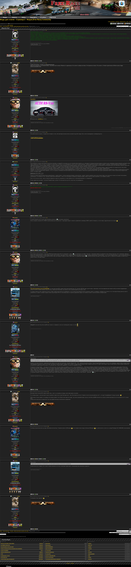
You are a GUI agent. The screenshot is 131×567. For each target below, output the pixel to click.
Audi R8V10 (33, 99)
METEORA (11, 25)
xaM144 (8, 25)
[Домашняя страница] (40, 250)
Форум (1, 26)
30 (48, 496)
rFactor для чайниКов (4, 550)
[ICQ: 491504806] (36, 159)
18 (46, 97)
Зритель (121, 8)
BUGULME (41, 559)
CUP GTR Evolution (37, 138)
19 (46, 132)
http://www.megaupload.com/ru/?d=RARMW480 (40, 288)
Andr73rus (16, 97)
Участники (117, 21)
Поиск (127, 21)
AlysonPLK (90, 552)
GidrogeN (15, 322)
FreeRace (72, 563)
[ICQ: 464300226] (44, 250)
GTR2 (2, 553)
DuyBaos (89, 557)
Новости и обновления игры (6, 552)
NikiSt (89, 555)
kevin (89, 550)
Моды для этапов (32, 26)
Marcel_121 (90, 545)
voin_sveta (16, 132)
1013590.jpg (40, 119)
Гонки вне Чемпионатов (50, 552)
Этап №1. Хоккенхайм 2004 (50, 555)
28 (48, 426)
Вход (72, 13)
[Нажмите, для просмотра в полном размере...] (44, 115)
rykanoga (89, 543)
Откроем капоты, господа (5, 555)
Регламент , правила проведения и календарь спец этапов (19, 26)
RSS (74, 13)
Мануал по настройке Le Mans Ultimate (7, 543)
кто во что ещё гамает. (49, 557)
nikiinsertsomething (91, 553)
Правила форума (123, 21)
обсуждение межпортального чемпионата (53, 559)
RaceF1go (90, 559)
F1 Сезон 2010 (48, 550)
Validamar (41, 552)
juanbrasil (89, 546)
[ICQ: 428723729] (40, 183)
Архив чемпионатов (6, 26)
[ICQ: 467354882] (36, 320)
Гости (122, 9)
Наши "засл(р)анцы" (49, 548)
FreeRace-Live (62, 13)
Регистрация (68, 13)
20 (46, 161)
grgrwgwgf (90, 548)
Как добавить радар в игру (5, 545)
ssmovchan (16, 161)
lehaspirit (15, 460)
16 (46, 30)
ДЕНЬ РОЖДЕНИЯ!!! (49, 546)
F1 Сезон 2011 (48, 553)
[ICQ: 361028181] (40, 61)
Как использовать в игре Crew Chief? (7, 546)
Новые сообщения (111, 21)
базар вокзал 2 (48, 545)
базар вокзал (48, 543)
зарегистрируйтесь (124, 12)
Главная (57, 13)
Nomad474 (16, 217)
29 (48, 460)
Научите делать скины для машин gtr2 (7, 559)
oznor (42, 550)
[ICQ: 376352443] (36, 130)
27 (48, 391)
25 (48, 322)
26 (48, 356)
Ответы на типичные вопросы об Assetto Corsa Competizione (11, 548)
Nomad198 (41, 555)
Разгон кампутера (4, 557)
